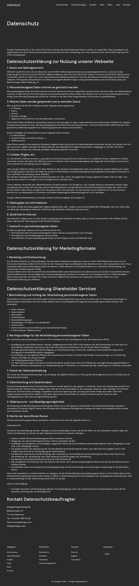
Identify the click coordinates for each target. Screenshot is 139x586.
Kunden (93, 4)
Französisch (76, 559)
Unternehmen (62, 4)
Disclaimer (43, 556)
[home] (13, 5)
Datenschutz (44, 552)
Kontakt (126, 4)
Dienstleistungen (78, 4)
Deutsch (74, 552)
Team (101, 4)
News (110, 4)
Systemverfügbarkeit (47, 563)
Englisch (74, 556)
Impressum (43, 559)
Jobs (118, 4)
